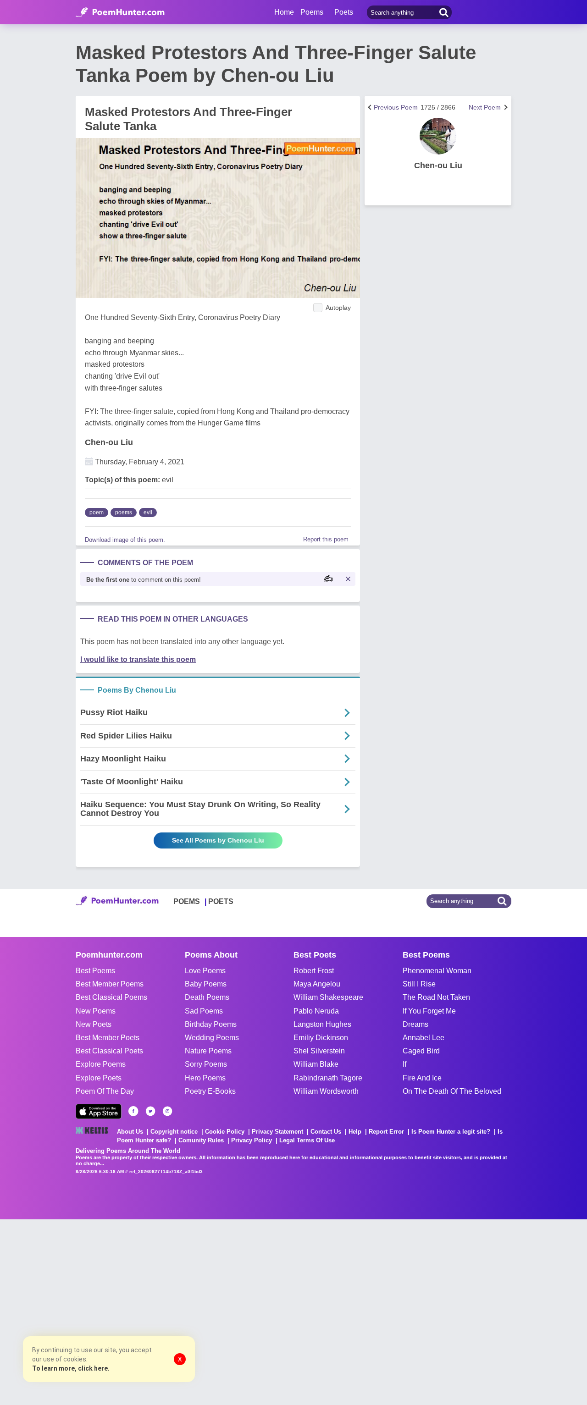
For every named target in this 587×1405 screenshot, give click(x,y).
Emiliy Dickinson (321, 1037)
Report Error (386, 1131)
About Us (130, 1131)
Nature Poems (208, 1051)
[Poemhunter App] (99, 1111)
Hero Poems (205, 1078)
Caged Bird (421, 1051)
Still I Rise (419, 984)
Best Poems (95, 971)
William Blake (316, 1064)
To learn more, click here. (71, 1368)
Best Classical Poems (111, 997)
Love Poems (205, 971)
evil (148, 512)
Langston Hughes (322, 1024)
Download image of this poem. (125, 539)
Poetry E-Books (210, 1091)
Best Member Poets (107, 1037)
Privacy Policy (251, 1140)
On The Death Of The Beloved (452, 1091)
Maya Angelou (317, 984)
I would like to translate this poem (138, 659)
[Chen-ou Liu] (438, 136)
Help (355, 1131)
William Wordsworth (326, 1091)
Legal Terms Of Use (307, 1140)
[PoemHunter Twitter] (150, 1111)
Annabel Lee (423, 1037)
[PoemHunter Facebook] (133, 1111)
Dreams (415, 1024)
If (404, 1064)
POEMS (186, 901)
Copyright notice (174, 1131)
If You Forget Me (429, 1011)
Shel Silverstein (319, 1051)
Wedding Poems (212, 1037)
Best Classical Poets (109, 1051)
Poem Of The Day (105, 1091)
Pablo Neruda (316, 1011)
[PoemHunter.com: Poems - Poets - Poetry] (120, 12)
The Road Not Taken (436, 997)
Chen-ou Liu (109, 442)
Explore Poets (99, 1078)
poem (96, 512)
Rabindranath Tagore (328, 1078)
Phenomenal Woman (437, 971)
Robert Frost (314, 971)
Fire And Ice (422, 1078)
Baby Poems (206, 984)
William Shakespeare (328, 997)
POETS (220, 901)
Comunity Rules (201, 1140)
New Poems (96, 1011)
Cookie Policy (224, 1131)
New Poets (93, 1024)
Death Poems (207, 997)
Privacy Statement (277, 1131)
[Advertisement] (137, 1311)
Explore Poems (101, 1064)
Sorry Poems (206, 1064)
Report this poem (326, 539)
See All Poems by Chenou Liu (218, 840)
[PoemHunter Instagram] (167, 1111)
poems (123, 512)
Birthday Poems (211, 1024)
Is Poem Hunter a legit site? (450, 1131)
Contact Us (325, 1131)
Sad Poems (204, 1011)
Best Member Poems (110, 984)
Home (284, 12)
